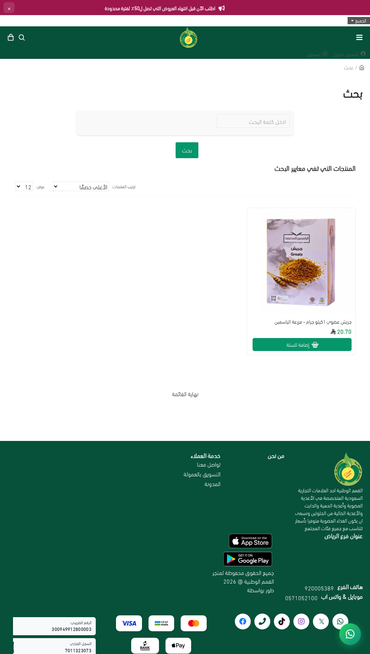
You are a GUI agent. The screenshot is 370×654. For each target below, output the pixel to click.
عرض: (40, 186)
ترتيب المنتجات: (123, 186)
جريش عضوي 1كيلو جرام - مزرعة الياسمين (313, 321)
